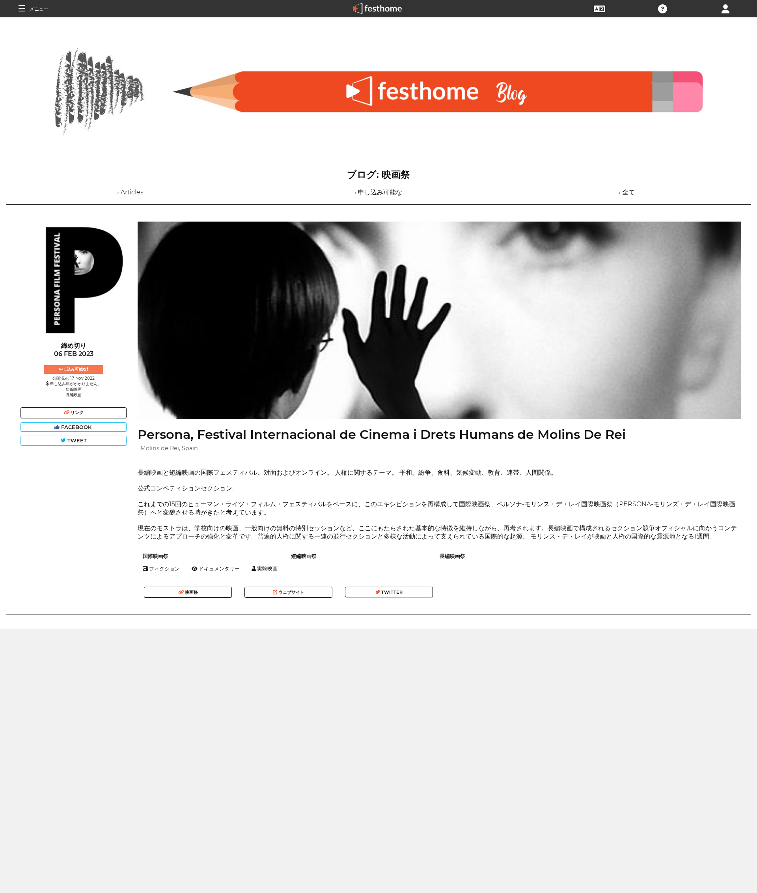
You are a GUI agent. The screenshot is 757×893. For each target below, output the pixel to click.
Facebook (76, 427)
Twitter (391, 592)
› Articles (130, 192)
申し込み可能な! (73, 369)
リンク (76, 412)
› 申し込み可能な (378, 192)
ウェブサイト (290, 592)
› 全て (627, 192)
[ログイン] (725, 8)
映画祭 (191, 592)
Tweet (76, 441)
